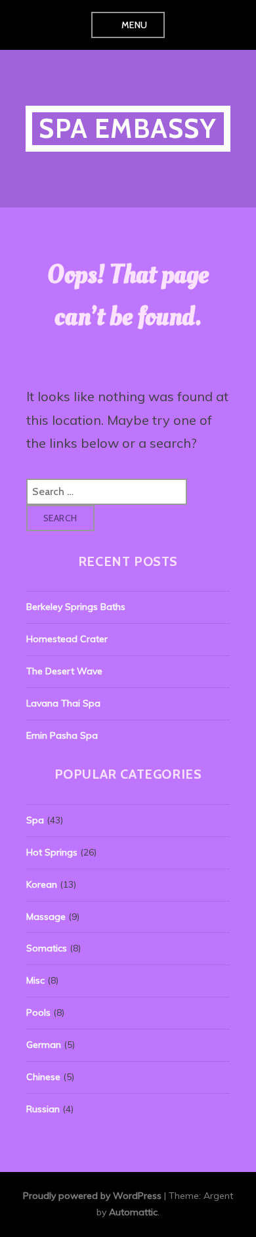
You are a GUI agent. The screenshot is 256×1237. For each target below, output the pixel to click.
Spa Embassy (128, 128)
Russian (43, 1109)
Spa (35, 820)
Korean (41, 884)
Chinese (43, 1077)
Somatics (46, 948)
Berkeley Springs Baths (75, 607)
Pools (38, 1012)
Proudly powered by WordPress (92, 1196)
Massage (46, 916)
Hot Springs (51, 852)
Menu (134, 25)
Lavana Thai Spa (63, 703)
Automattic (133, 1212)
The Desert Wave (64, 671)
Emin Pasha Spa (62, 735)
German (43, 1045)
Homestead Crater (67, 639)
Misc (35, 980)
